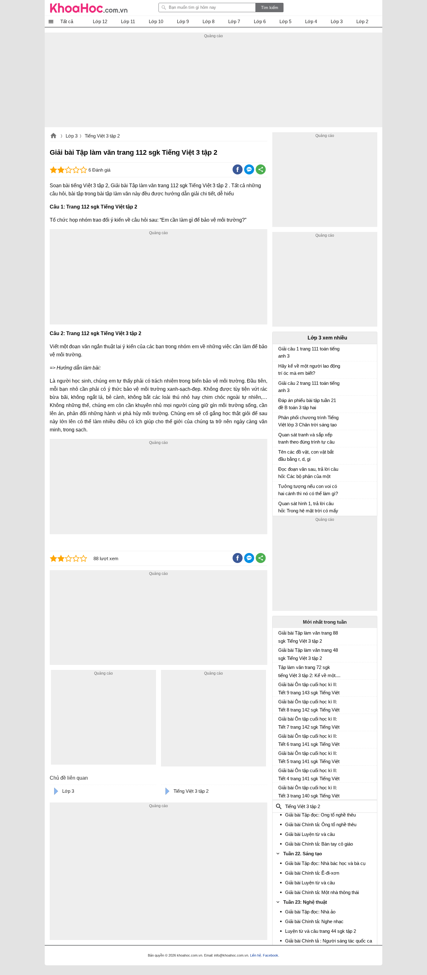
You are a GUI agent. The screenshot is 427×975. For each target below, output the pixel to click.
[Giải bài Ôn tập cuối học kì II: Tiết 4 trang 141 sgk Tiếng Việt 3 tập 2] (281, 773)
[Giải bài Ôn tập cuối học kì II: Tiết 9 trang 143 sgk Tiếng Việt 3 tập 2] (281, 687)
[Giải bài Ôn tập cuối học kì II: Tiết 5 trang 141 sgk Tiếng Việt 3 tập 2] (281, 756)
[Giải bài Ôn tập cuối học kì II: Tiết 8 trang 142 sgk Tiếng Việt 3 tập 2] (281, 704)
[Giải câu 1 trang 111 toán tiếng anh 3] (281, 352)
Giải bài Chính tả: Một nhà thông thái (322, 892)
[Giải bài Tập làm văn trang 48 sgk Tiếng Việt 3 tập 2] (281, 653)
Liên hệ (255, 955)
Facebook (270, 955)
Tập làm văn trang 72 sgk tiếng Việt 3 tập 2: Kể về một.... (309, 671)
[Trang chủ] (89, 8)
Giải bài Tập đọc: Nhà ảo (310, 911)
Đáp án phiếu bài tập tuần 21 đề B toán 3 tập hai (307, 404)
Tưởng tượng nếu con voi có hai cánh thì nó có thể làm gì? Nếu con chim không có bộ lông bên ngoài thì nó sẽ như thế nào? (308, 491)
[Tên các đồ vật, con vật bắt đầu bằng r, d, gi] (281, 455)
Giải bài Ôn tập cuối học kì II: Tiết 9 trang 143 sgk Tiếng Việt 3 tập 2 (308, 689)
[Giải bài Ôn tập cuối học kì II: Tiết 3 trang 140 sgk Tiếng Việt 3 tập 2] (281, 790)
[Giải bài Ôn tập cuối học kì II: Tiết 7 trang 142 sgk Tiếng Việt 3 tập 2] (281, 721)
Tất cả (66, 21)
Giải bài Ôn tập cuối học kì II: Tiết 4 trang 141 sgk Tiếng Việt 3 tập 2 (308, 775)
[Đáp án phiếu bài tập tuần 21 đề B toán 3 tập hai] (281, 403)
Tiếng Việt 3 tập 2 (102, 135)
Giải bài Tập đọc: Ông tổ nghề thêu (320, 814)
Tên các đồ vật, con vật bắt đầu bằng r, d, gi (306, 455)
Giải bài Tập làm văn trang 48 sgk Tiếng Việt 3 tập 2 (308, 654)
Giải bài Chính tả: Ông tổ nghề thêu (320, 824)
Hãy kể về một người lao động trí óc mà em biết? (309, 369)
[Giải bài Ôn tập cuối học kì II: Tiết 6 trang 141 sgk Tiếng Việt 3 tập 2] (281, 739)
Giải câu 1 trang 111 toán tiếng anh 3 (308, 352)
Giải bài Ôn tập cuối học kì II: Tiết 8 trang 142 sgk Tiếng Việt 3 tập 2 (308, 706)
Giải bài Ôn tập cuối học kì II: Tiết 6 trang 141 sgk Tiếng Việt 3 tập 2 (308, 740)
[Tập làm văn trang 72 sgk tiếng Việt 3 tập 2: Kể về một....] (281, 670)
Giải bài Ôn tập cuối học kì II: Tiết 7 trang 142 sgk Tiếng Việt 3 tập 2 (308, 723)
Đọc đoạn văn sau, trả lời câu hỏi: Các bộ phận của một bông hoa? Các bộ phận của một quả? (308, 473)
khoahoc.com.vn (53, 136)
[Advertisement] (213, 83)
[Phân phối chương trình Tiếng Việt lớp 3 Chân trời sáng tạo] (281, 420)
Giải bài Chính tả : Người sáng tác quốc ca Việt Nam (328, 944)
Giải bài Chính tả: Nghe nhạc (314, 921)
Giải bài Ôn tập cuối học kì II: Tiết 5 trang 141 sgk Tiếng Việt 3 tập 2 (308, 757)
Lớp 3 (72, 135)
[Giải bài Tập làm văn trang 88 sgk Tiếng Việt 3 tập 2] (281, 636)
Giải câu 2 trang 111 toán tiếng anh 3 (308, 386)
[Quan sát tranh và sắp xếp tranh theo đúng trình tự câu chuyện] (281, 438)
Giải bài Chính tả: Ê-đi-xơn (312, 873)
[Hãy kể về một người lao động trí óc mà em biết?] (281, 369)
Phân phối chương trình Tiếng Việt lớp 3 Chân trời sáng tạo (308, 421)
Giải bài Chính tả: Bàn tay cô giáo (319, 844)
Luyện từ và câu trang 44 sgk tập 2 (320, 931)
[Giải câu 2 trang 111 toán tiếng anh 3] (281, 386)
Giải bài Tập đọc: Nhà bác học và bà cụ (325, 863)
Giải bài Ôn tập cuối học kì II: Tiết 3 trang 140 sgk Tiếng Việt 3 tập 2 (308, 792)
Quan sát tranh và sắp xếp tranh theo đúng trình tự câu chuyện (306, 439)
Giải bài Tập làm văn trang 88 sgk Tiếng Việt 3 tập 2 (308, 637)
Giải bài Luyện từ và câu (310, 834)
